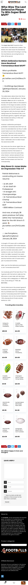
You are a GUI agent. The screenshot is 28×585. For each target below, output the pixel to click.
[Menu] (2, 2)
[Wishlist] (14, 583)
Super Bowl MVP (9, 45)
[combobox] (14, 545)
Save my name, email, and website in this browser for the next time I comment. (12, 497)
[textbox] (14, 545)
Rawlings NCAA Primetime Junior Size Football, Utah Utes (19, 353)
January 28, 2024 (9, 238)
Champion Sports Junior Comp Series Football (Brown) (19, 379)
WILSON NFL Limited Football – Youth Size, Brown (6, 432)
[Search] (25, 2)
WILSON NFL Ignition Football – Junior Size (6, 404)
